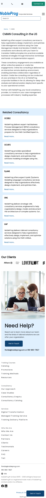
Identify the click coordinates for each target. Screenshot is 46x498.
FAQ (3, 454)
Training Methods (10, 373)
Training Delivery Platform (14, 420)
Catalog (5, 366)
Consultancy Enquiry (11, 396)
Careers (5, 450)
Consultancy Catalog (11, 400)
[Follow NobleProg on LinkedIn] (6, 486)
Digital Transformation (12, 412)
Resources (6, 377)
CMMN (12, 29)
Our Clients (8, 257)
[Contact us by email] (22, 4)
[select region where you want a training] (2, 4)
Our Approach (8, 389)
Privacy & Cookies (23, 492)
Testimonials (7, 446)
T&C (3, 458)
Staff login (23, 497)
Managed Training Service (14, 416)
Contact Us (38, 4)
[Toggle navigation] (43, 13)
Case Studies (7, 393)
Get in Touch (35, 493)
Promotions (7, 370)
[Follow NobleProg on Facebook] (2, 486)
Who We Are (7, 431)
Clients (4, 443)
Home (6, 29)
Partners (5, 439)
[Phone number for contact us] (12, 4)
